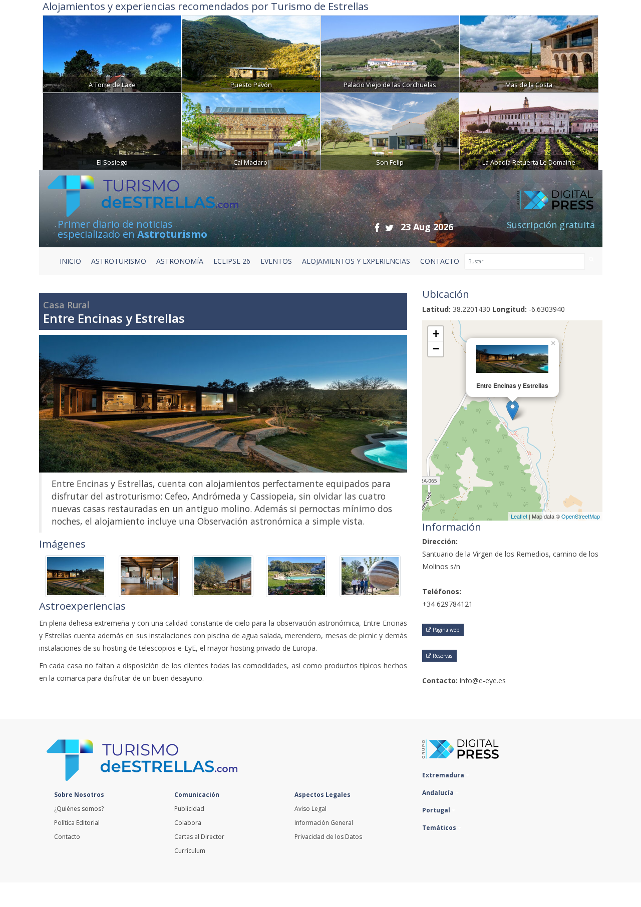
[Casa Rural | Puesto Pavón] (251, 53)
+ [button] (436, 333)
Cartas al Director (199, 836)
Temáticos (440, 827)
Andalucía (438, 792)
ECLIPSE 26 (231, 261)
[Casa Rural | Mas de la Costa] (529, 53)
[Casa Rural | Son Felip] (389, 130)
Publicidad (189, 808)
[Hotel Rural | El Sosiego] (112, 130)
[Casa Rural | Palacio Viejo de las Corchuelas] (389, 53)
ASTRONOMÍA (179, 261)
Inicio (70, 261)
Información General (323, 822)
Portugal (437, 810)
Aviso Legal (310, 808)
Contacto (67, 836)
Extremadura (444, 775)
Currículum (189, 850)
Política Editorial (77, 822)
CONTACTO (439, 261)
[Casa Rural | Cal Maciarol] (251, 130)
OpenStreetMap (580, 516)
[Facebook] (377, 227)
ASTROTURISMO (118, 261)
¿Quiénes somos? (79, 808)
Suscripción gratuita (551, 225)
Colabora (187, 822)
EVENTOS (276, 261)
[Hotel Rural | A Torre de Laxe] (112, 53)
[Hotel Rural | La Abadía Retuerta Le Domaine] (529, 130)
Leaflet (519, 516)
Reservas (441, 655)
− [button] (436, 348)
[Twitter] (389, 227)
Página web (445, 629)
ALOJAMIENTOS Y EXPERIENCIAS (356, 261)
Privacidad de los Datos (328, 836)
